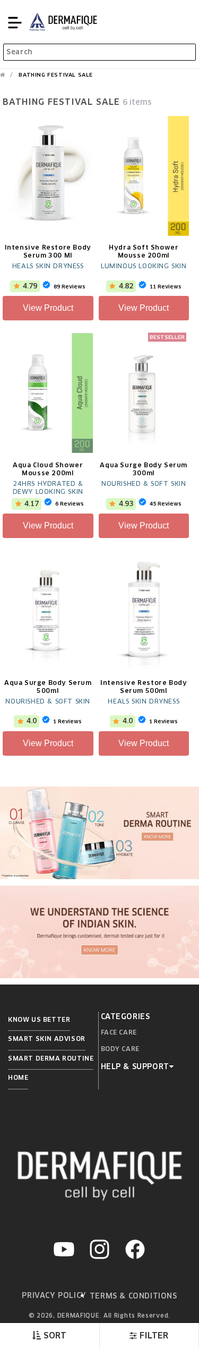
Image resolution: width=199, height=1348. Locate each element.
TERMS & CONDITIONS (133, 1296)
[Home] (2, 74)
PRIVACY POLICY (54, 1295)
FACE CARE (119, 1032)
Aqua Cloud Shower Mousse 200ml (48, 469)
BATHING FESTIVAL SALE (56, 74)
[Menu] (15, 22)
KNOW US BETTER (39, 1019)
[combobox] (99, 52)
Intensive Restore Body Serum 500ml (143, 686)
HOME (18, 1077)
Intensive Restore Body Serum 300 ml (48, 251)
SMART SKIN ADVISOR (46, 1039)
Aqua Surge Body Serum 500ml (48, 686)
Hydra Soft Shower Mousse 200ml (143, 251)
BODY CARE (120, 1049)
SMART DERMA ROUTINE (50, 1058)
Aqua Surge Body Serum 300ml (143, 469)
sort (53, 1335)
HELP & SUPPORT (135, 1066)
